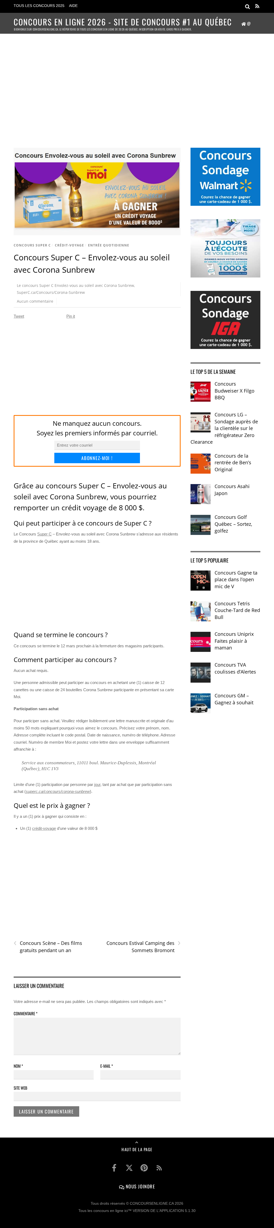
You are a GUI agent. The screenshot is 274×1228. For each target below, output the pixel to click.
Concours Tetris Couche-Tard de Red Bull (237, 610)
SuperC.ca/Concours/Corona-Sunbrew (51, 292)
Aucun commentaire (35, 301)
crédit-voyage (44, 828)
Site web (20, 1088)
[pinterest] (144, 1168)
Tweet (19, 316)
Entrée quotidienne (108, 245)
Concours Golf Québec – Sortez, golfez (233, 524)
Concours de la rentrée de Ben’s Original (233, 463)
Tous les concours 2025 (39, 6)
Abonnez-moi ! (97, 458)
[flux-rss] (159, 1168)
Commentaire (25, 1013)
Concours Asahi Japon (232, 489)
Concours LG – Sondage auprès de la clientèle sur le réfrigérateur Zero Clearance (224, 428)
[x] (129, 1168)
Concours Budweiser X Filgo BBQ (234, 391)
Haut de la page (137, 1149)
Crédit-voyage (69, 245)
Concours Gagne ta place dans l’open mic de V (236, 579)
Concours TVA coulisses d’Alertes (235, 668)
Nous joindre (139, 1186)
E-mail (106, 1066)
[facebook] (114, 1168)
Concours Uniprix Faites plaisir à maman (234, 641)
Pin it (70, 316)
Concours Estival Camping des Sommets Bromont (143, 946)
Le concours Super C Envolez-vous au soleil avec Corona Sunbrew (75, 285)
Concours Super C (32, 245)
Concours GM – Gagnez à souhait (234, 699)
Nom (18, 1066)
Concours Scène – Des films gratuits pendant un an (48, 946)
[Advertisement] (137, 84)
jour (97, 784)
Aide (73, 6)
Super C (44, 534)
